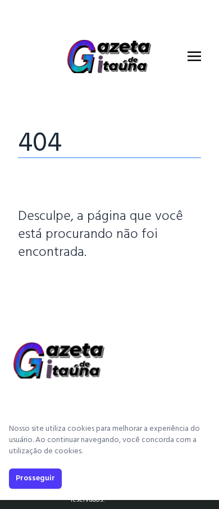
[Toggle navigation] (194, 56)
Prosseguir (35, 478)
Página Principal (56, 286)
